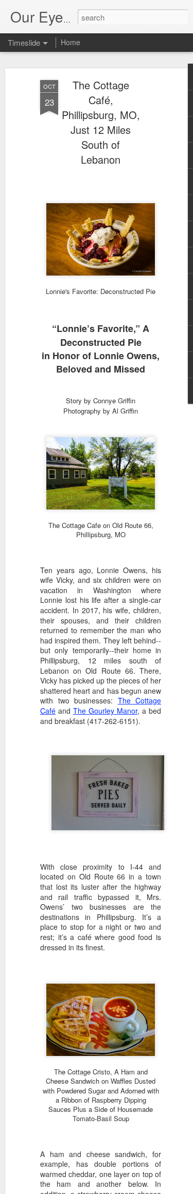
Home (70, 42)
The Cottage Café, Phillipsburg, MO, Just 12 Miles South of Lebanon (101, 122)
